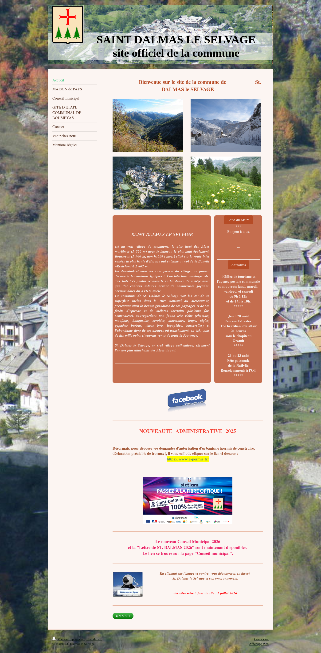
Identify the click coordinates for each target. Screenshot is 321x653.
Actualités (238, 264)
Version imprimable (71, 639)
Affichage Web (259, 643)
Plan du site (94, 639)
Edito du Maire (238, 219)
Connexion (261, 639)
